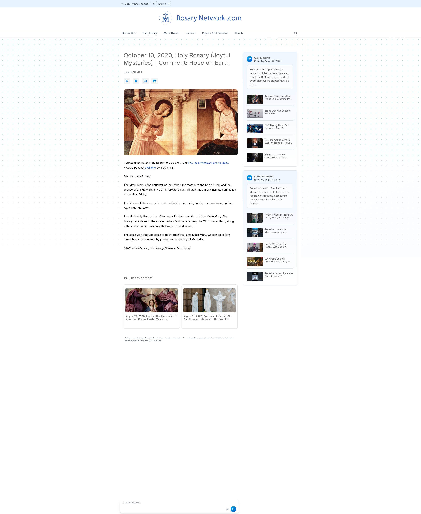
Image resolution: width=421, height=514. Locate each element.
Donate (239, 33)
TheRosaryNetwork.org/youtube (208, 162)
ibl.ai (180, 338)
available (150, 167)
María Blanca (171, 33)
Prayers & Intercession (215, 33)
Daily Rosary (150, 33)
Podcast (190, 33)
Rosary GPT (129, 33)
